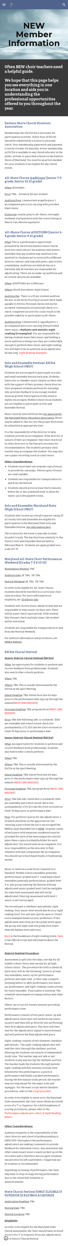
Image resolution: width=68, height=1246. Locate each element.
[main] (34, 34)
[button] (4, 4)
